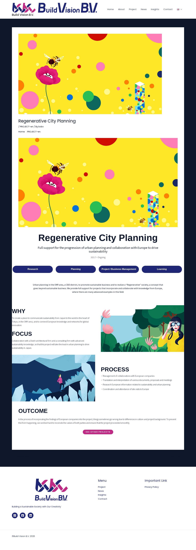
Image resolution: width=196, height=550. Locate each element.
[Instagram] (15, 515)
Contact (168, 9)
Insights (155, 9)
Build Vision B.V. (23, 15)
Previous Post (20, 456)
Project (133, 9)
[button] (180, 9)
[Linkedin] (30, 515)
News (144, 9)
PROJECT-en (26, 126)
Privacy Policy (152, 486)
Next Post (177, 456)
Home (110, 9)
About (121, 9)
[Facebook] (23, 515)
